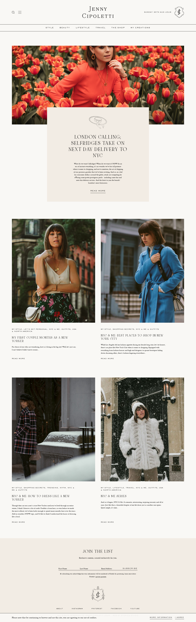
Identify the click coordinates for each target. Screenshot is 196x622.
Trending (52, 488)
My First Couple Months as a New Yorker (40, 339)
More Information (161, 617)
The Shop (118, 28)
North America (23, 331)
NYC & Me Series (114, 496)
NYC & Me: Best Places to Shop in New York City (132, 337)
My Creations (140, 28)
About (59, 608)
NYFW (63, 488)
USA (74, 329)
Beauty (65, 28)
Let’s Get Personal (35, 329)
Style (50, 28)
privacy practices (101, 576)
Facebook (116, 608)
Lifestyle (83, 28)
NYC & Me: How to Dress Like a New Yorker (41, 497)
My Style (17, 329)
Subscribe (130, 568)
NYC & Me (54, 329)
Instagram (77, 608)
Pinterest (97, 608)
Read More (98, 191)
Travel (100, 28)
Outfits (66, 329)
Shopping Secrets (123, 329)
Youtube (135, 608)
